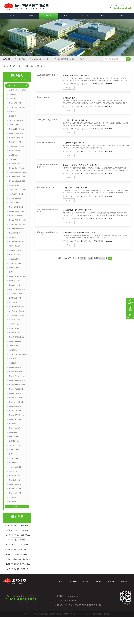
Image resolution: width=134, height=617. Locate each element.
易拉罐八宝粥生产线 (15, 484)
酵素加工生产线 (14, 267)
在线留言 (103, 16)
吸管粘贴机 (12, 111)
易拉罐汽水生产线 (14, 332)
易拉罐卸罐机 (13, 423)
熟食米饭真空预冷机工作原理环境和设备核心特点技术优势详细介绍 (18, 569)
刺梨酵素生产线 (14, 324)
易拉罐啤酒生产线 (14, 475)
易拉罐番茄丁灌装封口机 (16, 337)
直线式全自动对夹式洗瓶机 (17, 289)
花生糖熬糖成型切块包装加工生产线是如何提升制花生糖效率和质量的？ (18, 549)
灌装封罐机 (12, 98)
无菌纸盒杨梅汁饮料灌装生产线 (18, 107)
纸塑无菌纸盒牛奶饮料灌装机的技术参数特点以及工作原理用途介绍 (18, 525)
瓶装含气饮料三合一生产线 (17, 189)
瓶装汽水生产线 (14, 202)
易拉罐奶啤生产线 (14, 432)
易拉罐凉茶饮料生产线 (16, 215)
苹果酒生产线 (13, 358)
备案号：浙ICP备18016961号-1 (66, 614)
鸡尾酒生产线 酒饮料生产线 (73, 143)
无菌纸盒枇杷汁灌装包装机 (17, 224)
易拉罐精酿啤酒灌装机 (16, 137)
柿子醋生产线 (13, 454)
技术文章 (85, 16)
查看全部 (17, 506)
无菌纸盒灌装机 (14, 462)
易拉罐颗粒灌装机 (14, 233)
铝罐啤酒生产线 (14, 441)
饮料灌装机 (38, 66)
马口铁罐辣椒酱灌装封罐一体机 (39, 59)
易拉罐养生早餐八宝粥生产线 (18, 276)
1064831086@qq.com (72, 596)
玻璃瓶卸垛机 (13, 159)
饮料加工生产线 (14, 124)
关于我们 (30, 16)
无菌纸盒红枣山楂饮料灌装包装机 (19, 181)
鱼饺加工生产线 (20, 59)
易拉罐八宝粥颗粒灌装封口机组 (64, 59)
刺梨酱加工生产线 (14, 319)
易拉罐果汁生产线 (14, 480)
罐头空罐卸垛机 (14, 155)
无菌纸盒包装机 (14, 458)
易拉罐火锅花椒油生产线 (16, 376)
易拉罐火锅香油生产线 (16, 371)
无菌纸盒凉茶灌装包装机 (16, 228)
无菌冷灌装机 (13, 497)
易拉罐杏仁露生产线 (15, 493)
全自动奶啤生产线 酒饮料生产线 (75, 120)
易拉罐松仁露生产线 (15, 488)
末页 (90, 258)
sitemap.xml (81, 614)
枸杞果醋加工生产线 (15, 298)
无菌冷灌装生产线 (14, 163)
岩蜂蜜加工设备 (14, 345)
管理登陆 (106, 614)
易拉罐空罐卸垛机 (14, 428)
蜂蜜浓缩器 (12, 94)
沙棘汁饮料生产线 (70, 98)
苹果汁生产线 (13, 471)
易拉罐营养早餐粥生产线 (16, 415)
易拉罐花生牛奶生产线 (16, 402)
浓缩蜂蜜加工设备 (14, 445)
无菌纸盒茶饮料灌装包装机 (17, 176)
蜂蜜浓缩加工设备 (14, 259)
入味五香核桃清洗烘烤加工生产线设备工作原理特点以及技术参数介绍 (18, 535)
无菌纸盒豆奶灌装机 (15, 263)
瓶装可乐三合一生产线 (16, 194)
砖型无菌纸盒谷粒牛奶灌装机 (18, 172)
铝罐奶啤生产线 (14, 436)
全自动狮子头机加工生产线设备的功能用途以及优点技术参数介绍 (18, 540)
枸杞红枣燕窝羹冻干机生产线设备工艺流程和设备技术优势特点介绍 (18, 564)
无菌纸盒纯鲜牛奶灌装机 (16, 168)
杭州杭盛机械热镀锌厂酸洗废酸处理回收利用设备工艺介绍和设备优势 (18, 554)
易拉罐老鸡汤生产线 (15, 103)
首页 (13, 66)
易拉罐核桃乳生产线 (15, 406)
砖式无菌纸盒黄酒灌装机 (16, 315)
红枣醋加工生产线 (14, 254)
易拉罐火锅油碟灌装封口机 (17, 380)
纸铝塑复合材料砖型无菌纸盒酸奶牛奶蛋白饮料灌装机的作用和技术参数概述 (18, 530)
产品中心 (48, 16)
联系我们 (121, 16)
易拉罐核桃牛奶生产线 (16, 397)
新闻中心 (66, 16)
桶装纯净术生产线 (14, 280)
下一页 (83, 258)
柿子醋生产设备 (14, 272)
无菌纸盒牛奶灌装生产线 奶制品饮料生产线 (80, 165)
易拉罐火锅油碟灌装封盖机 (17, 384)
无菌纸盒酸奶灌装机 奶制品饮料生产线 (78, 75)
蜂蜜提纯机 (12, 363)
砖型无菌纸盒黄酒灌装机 (16, 146)
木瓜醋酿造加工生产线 (16, 293)
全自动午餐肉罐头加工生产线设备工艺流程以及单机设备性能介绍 (18, 545)
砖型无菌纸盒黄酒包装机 (16, 311)
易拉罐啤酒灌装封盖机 (16, 133)
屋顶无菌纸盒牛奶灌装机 (16, 306)
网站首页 (12, 16)
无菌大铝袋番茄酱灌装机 (16, 241)
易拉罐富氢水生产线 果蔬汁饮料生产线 (78, 210)
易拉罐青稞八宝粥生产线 (16, 419)
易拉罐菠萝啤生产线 (15, 142)
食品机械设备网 (97, 614)
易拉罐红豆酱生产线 (15, 367)
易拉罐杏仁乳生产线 (15, 410)
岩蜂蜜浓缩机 (13, 350)
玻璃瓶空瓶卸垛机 (14, 246)
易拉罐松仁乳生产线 (15, 393)
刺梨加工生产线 (14, 328)
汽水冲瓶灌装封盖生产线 (16, 198)
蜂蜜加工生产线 (14, 449)
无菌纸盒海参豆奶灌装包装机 (18, 354)
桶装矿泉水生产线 (14, 285)
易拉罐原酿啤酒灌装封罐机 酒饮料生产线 (79, 233)
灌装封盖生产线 (14, 185)
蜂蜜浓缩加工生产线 (15, 250)
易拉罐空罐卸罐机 (14, 150)
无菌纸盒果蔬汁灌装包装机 (17, 220)
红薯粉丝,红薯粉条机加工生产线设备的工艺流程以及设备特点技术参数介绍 (18, 559)
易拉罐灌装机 (13, 501)
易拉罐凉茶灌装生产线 (16, 207)
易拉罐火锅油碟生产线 (16, 389)
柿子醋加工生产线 (14, 302)
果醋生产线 (12, 237)
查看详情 (68, 88)
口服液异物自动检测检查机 (17, 90)
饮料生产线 (29, 66)
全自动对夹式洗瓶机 (15, 467)
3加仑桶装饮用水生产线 (16, 120)
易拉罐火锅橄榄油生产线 (16, 341)
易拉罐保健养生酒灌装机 (16, 129)
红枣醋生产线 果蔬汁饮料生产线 (75, 188)
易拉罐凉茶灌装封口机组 (16, 211)
